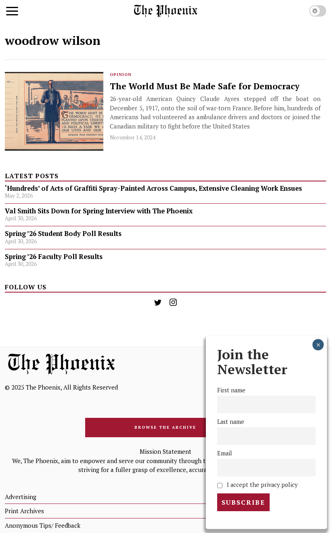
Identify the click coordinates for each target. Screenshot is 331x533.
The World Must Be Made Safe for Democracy (205, 86)
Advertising (20, 497)
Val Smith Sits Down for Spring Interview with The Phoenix (99, 211)
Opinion (121, 74)
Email (224, 453)
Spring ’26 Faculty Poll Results (54, 256)
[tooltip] (157, 302)
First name (231, 390)
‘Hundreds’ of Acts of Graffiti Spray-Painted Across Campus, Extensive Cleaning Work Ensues (153, 188)
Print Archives (24, 511)
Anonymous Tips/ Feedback (42, 525)
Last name (230, 422)
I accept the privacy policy (261, 485)
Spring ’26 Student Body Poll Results (63, 233)
